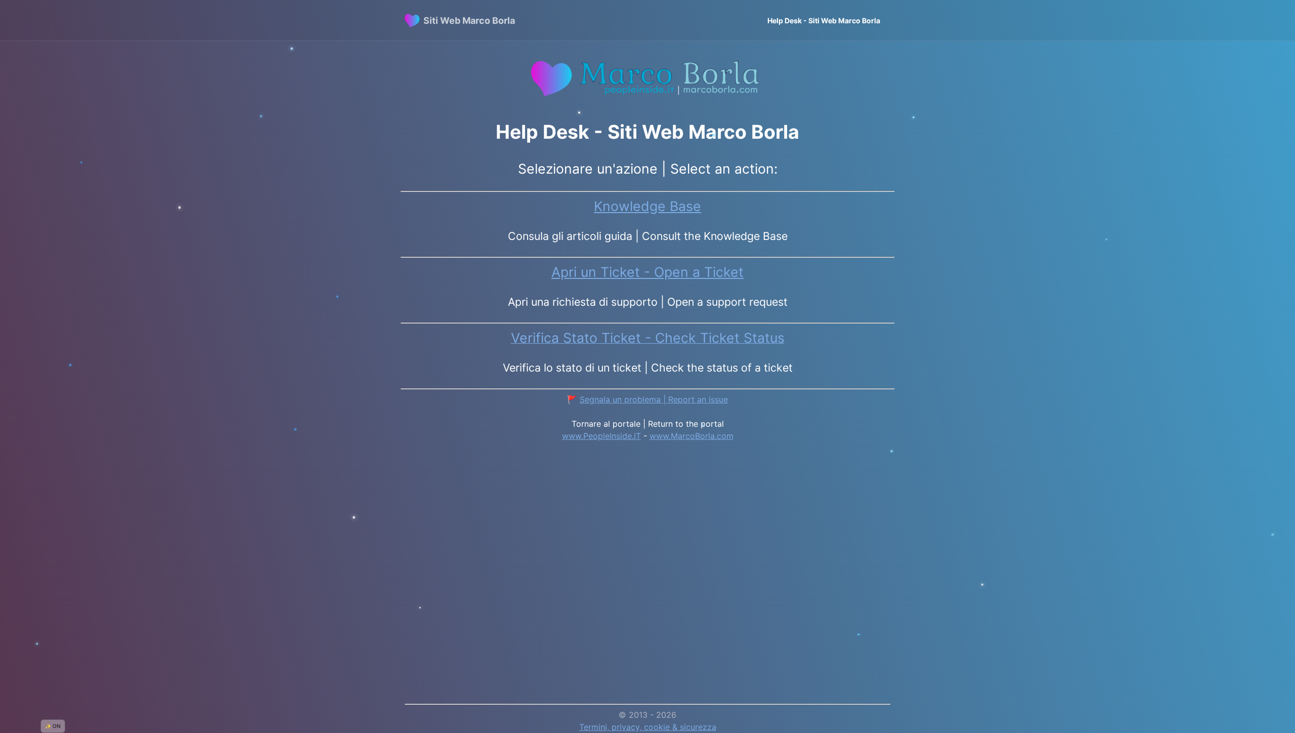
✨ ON (53, 726)
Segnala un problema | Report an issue (654, 399)
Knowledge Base (647, 206)
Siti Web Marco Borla (469, 20)
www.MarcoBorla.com (691, 436)
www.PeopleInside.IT (601, 436)
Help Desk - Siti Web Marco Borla (823, 20)
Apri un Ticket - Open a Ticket (647, 272)
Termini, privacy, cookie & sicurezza (647, 727)
